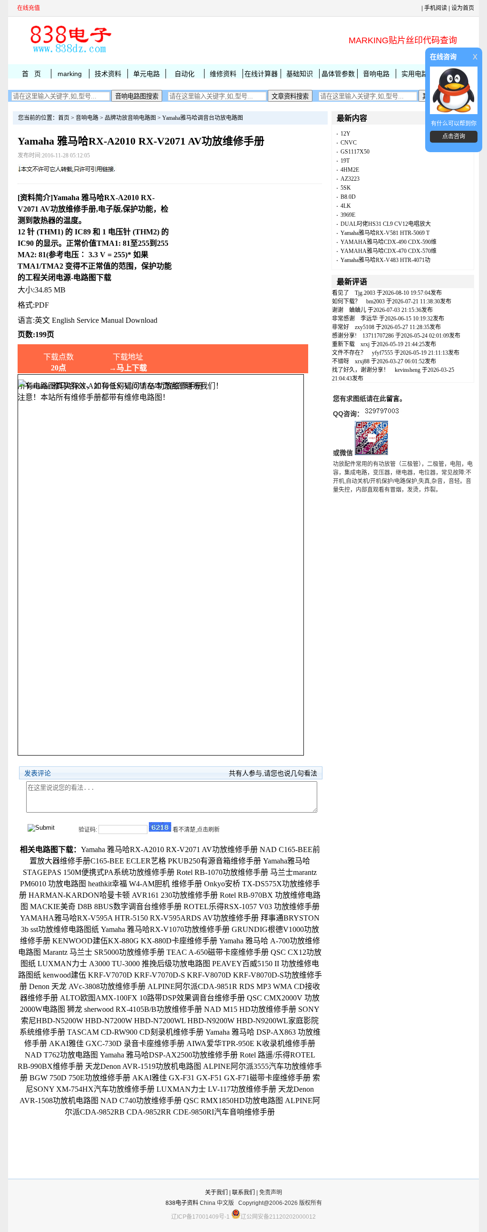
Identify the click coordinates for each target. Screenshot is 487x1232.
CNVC (349, 142)
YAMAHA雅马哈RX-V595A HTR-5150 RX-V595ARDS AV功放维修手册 (139, 918)
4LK (346, 206)
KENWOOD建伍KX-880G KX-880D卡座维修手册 (134, 941)
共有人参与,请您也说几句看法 (273, 773)
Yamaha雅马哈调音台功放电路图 (202, 118)
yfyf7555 (382, 352)
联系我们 (243, 1192)
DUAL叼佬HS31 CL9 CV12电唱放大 (386, 224)
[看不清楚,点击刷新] (160, 827)
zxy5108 (364, 327)
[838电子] (69, 52)
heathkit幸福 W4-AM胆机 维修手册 (145, 884)
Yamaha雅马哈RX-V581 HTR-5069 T (385, 233)
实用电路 (414, 74)
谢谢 (337, 310)
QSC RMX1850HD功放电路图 (233, 1100)
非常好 (340, 327)
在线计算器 (261, 74)
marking (70, 74)
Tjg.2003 (365, 293)
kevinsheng (407, 370)
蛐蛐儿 (357, 310)
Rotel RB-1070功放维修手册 (222, 872)
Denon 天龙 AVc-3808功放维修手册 (87, 986)
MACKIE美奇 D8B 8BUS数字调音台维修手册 (106, 906)
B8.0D (348, 197)
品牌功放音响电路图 (130, 118)
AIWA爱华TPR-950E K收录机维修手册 (250, 1043)
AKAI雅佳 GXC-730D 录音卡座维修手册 (117, 1043)
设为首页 (462, 8)
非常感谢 (343, 318)
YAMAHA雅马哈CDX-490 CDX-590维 (389, 242)
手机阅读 (435, 8)
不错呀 (340, 361)
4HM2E (350, 169)
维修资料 (223, 74)
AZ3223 (350, 178)
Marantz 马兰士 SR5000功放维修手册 (104, 952)
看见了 (340, 293)
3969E (348, 215)
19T (345, 160)
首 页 (31, 74)
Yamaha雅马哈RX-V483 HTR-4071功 (385, 260)
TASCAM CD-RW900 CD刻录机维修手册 (135, 1032)
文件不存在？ (349, 352)
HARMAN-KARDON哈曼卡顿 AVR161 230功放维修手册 (123, 895)
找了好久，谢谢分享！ (360, 370)
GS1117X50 (355, 151)
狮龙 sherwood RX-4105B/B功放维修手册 (134, 1009)
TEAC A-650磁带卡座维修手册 (217, 952)
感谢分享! (344, 335)
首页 (63, 118)
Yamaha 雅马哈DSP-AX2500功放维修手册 (169, 1055)
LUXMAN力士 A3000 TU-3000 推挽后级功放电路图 (124, 964)
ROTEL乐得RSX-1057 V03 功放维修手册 (252, 906)
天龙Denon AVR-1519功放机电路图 (143, 1066)
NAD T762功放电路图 (61, 1055)
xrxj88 (362, 361)
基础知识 (299, 74)
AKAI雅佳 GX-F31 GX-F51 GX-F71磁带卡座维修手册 (221, 1078)
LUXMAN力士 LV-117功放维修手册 (216, 1089)
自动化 (185, 74)
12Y (346, 133)
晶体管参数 (338, 74)
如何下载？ (346, 301)
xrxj (365, 344)
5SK (346, 187)
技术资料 (108, 74)
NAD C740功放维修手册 (141, 1100)
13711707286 (378, 335)
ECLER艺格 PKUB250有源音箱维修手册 (193, 861)
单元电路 (146, 74)
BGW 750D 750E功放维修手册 (79, 1078)
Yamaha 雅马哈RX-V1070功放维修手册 (165, 929)
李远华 (369, 318)
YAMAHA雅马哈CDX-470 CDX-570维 (389, 251)
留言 (392, 398)
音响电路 (376, 74)
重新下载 (343, 344)
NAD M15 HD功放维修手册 (250, 1009)
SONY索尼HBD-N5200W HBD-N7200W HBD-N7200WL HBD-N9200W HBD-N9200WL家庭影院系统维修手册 (169, 1020)
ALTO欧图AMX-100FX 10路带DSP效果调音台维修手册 (152, 998)
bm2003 (375, 301)
